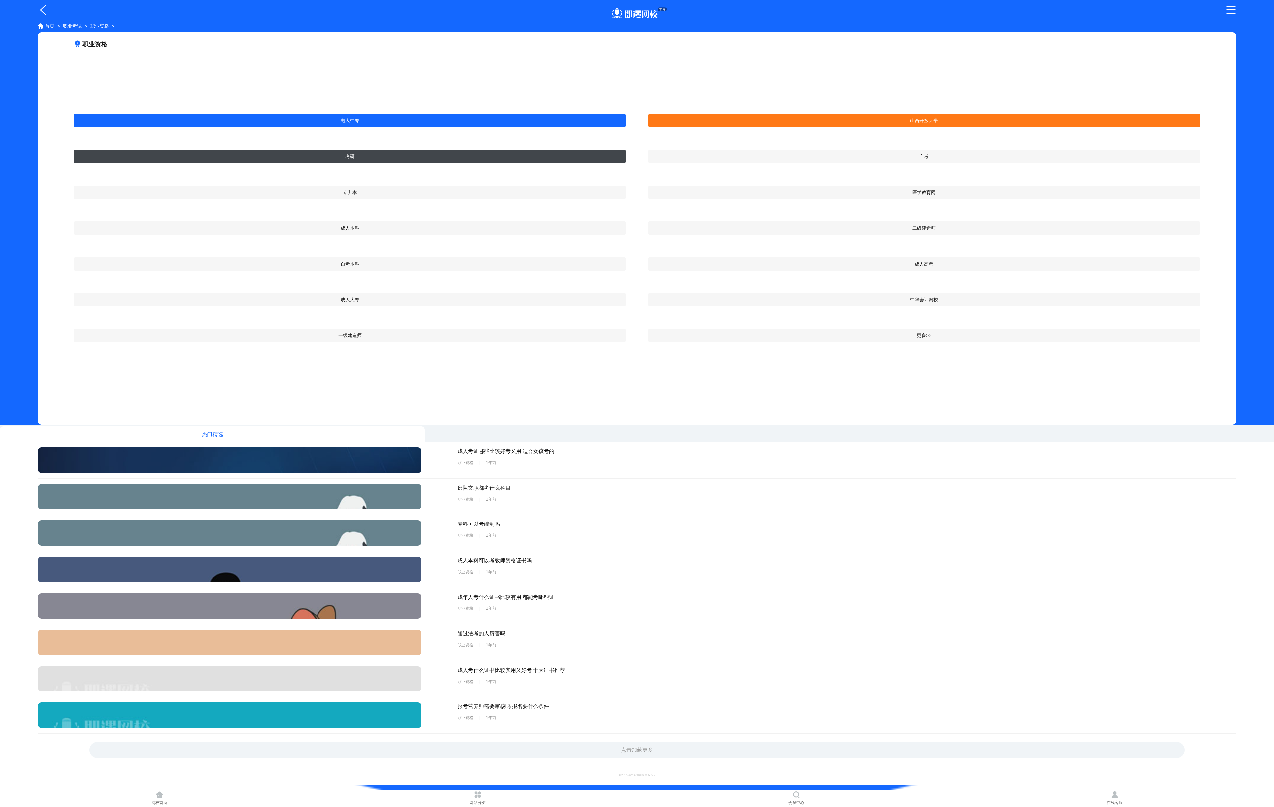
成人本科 (350, 228)
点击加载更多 (637, 750)
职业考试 (72, 26)
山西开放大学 (924, 120)
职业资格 (99, 26)
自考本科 (350, 264)
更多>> (924, 335)
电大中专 (350, 120)
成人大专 (350, 299)
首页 (49, 26)
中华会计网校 (924, 299)
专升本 (350, 192)
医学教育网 (924, 192)
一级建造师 (350, 335)
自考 (924, 156)
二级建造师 (924, 228)
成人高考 (924, 264)
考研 (350, 156)
